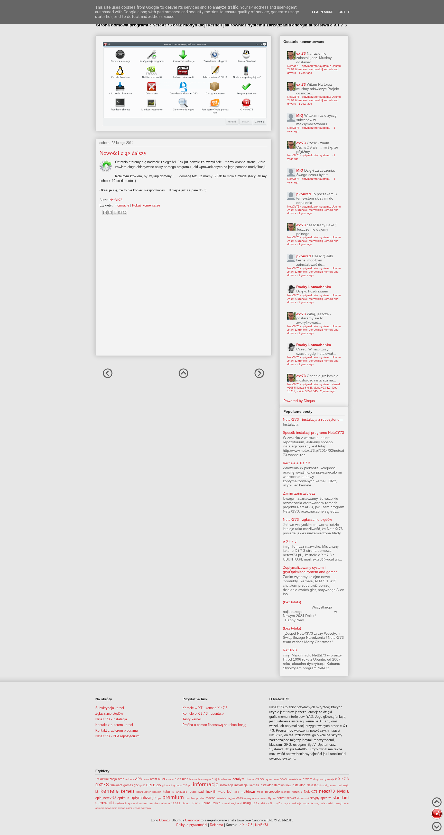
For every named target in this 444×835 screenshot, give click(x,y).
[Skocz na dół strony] (437, 827)
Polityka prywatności (191, 825)
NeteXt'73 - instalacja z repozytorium (313, 419)
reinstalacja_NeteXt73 (230, 798)
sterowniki (104, 803)
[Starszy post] (259, 378)
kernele (109, 791)
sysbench (121, 803)
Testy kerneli (191, 719)
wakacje (296, 803)
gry (158, 785)
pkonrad (303, 194)
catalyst (238, 779)
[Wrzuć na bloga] (110, 212)
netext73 (327, 791)
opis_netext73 (105, 798)
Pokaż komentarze (146, 205)
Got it (344, 12)
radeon (211, 798)
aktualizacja (108, 779)
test (151, 803)
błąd (185, 779)
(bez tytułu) (292, 602)
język (346, 785)
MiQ (299, 115)
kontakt (156, 791)
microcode (272, 791)
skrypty (314, 798)
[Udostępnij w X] (114, 212)
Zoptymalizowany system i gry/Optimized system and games (310, 569)
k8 (97, 791)
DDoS (283, 779)
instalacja (227, 785)
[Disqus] (183, 287)
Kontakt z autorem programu (116, 730)
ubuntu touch (211, 803)
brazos (193, 779)
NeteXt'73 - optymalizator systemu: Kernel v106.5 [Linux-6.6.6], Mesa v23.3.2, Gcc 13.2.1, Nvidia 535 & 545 (313, 388)
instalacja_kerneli (246, 785)
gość (142, 785)
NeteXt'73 (311, 791)
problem (190, 798)
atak (146, 779)
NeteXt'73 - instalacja (111, 719)
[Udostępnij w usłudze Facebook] (119, 212)
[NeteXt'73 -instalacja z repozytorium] (437, 814)
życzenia (146, 808)
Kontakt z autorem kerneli (114, 725)
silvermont (303, 798)
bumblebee (225, 779)
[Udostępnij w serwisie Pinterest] (124, 212)
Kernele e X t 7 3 (296, 463)
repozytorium (251, 798)
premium (173, 797)
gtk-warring (168, 785)
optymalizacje (143, 797)
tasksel (143, 803)
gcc (136, 785)
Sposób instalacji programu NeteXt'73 (313, 432)
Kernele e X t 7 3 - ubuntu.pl (203, 713)
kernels (127, 791)
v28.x (264, 803)
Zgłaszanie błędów (109, 713)
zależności (327, 803)
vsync (287, 803)
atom (153, 779)
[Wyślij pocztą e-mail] (105, 212)
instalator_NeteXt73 (306, 785)
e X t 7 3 (290, 541)
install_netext (328, 785)
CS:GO (259, 779)
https (179, 785)
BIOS (178, 779)
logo (236, 791)
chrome (250, 779)
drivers (307, 779)
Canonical (192, 820)
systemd (133, 803)
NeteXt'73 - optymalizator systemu (309, 127)
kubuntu (168, 791)
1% (97, 779)
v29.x (271, 803)
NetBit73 (290, 650)
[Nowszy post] (108, 378)
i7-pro (189, 785)
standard (341, 797)
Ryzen (272, 798)
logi (229, 791)
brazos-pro (204, 779)
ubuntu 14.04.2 (170, 803)
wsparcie (308, 803)
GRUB (150, 785)
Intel (339, 785)
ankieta (129, 779)
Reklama (216, 825)
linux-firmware (215, 791)
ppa (159, 798)
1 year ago (305, 72)
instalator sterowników (275, 785)
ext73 (301, 53)
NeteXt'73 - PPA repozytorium (117, 736)
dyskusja (329, 779)
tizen (157, 803)
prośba (200, 798)
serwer (291, 798)
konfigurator (143, 791)
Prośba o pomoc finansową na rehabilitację (214, 725)
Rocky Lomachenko (313, 287)
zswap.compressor (129, 808)
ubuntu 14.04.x (191, 803)
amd (121, 779)
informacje (121, 205)
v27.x (256, 803)
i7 (184, 785)
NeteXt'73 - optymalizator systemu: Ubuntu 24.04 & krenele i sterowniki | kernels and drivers (314, 69)
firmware (116, 785)
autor (161, 779)
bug (214, 779)
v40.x (279, 803)
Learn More (322, 12)
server (281, 798)
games (128, 785)
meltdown (248, 791)
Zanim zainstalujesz (299, 493)
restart (263, 798)
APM (139, 779)
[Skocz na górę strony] (437, 802)
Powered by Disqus (299, 401)
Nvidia (343, 791)
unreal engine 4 (232, 803)
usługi (247, 803)
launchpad (196, 791)
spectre (325, 798)
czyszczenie (272, 779)
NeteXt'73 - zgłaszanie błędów (307, 519)
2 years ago (306, 275)
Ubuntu (164, 820)
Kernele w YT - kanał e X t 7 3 (204, 708)
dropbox (318, 779)
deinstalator (295, 779)
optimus (123, 798)
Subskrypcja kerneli (110, 708)
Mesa (260, 791)
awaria (170, 779)
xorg (316, 803)
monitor (285, 791)
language (181, 791)
